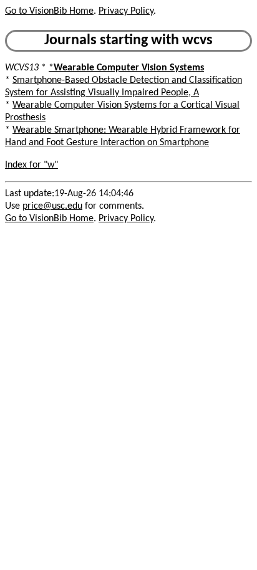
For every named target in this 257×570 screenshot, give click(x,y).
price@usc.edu (52, 206)
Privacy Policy (126, 11)
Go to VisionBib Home (49, 11)
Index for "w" (31, 165)
